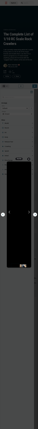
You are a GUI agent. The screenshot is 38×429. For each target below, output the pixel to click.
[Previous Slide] (9, 212)
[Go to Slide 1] (15, 266)
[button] (19, 212)
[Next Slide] (29, 212)
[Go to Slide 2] (23, 266)
